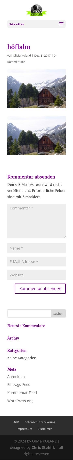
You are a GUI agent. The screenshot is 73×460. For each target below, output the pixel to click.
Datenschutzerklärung (40, 422)
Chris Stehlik (43, 447)
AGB (16, 422)
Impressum (24, 429)
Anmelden (16, 376)
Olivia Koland (22, 55)
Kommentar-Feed (22, 392)
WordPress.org (20, 400)
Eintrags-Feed (18, 384)
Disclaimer (45, 429)
